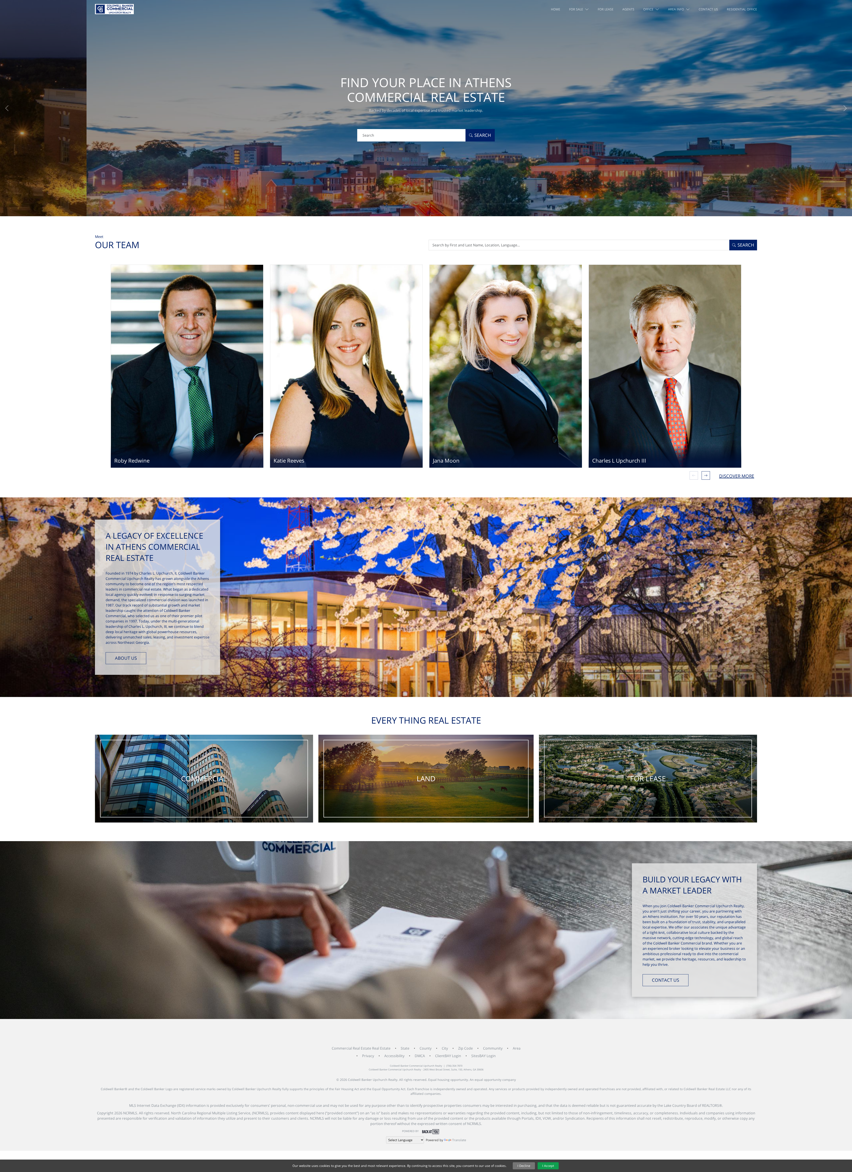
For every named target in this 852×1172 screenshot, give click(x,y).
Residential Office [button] (742, 9)
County (426, 1048)
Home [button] (555, 9)
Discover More (736, 476)
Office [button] (648, 9)
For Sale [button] (576, 9)
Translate (459, 1140)
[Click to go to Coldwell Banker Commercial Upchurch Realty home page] (114, 9)
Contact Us (665, 980)
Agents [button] (628, 9)
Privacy (368, 1055)
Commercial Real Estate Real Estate (361, 1048)
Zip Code (465, 1048)
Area (517, 1048)
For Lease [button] (605, 9)
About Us (126, 658)
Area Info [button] (676, 9)
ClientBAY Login (448, 1055)
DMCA (420, 1055)
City (445, 1048)
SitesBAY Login (483, 1055)
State (405, 1048)
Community (493, 1048)
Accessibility (394, 1055)
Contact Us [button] (708, 9)
